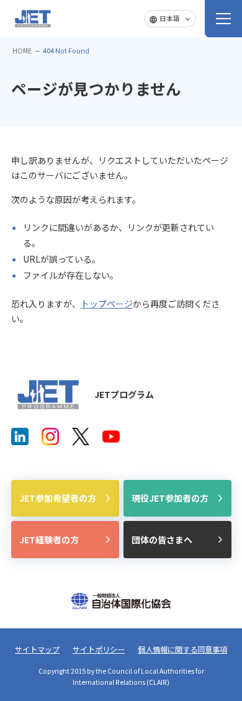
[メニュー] (223, 18)
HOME (22, 50)
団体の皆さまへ (162, 539)
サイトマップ (37, 649)
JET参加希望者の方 (57, 498)
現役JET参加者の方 (170, 498)
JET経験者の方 (49, 539)
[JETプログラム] (48, 394)
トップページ (107, 303)
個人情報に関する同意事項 (182, 649)
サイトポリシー (99, 649)
